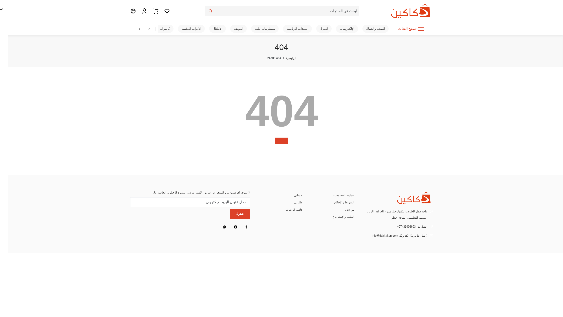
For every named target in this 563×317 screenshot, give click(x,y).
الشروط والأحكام (344, 202)
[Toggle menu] (420, 29)
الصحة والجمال (375, 28)
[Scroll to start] (139, 29)
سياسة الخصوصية (344, 195)
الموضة (238, 28)
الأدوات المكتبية (191, 28)
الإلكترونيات (347, 28)
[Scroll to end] (149, 29)
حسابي (298, 195)
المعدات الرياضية (297, 28)
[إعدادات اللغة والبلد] (133, 11)
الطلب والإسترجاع (344, 216)
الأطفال (217, 28)
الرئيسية (291, 58)
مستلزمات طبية (265, 28)
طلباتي (298, 202)
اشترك (240, 214)
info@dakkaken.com (385, 235)
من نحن (350, 209)
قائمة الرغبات (294, 209)
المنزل (324, 28)
